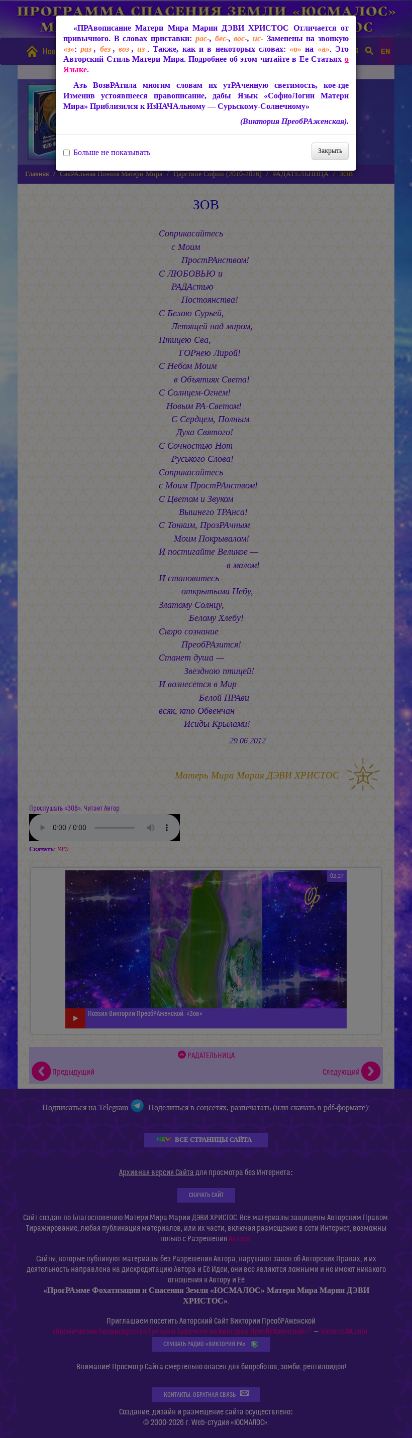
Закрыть (330, 151)
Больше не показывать (111, 153)
